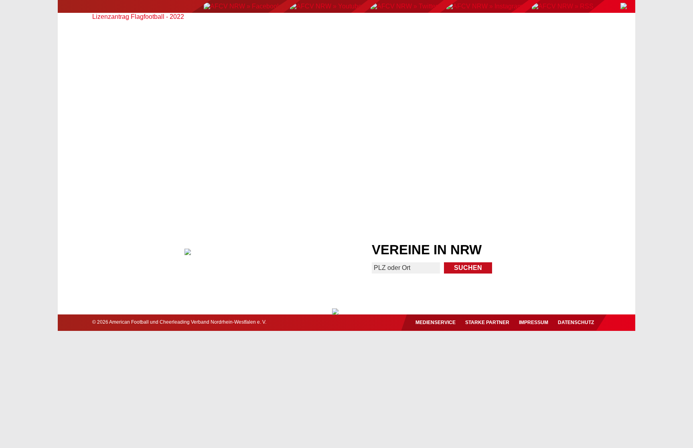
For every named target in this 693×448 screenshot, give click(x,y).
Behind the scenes (562, 182)
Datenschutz (576, 322)
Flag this (417, 182)
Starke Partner (487, 322)
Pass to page (199, 97)
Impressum (533, 322)
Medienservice (435, 322)
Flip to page (494, 97)
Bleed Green (276, 182)
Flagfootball (350, 27)
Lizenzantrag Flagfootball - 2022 (138, 16)
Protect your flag (130, 182)
